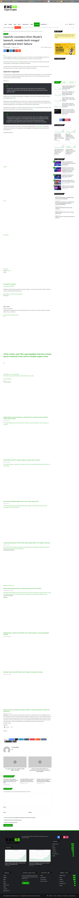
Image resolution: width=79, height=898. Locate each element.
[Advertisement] (52, 12)
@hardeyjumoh (6, 294)
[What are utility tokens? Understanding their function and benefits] (57, 163)
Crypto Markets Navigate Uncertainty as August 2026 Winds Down (68, 105)
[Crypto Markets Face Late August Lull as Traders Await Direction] (57, 99)
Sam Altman (32, 107)
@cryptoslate (6, 315)
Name (4, 807)
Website (30, 812)
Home (5, 24)
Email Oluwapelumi (18, 294)
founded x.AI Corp (40, 126)
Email (4, 812)
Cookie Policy (43, 877)
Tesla (14, 98)
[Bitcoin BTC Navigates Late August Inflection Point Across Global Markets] (57, 93)
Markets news (26, 24)
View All (5, 597)
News (19, 24)
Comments (71, 82)
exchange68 (8, 47)
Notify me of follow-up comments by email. (13, 820)
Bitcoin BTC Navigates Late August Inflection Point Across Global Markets (68, 93)
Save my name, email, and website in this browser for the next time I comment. (19, 817)
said (8, 80)
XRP (51, 1)
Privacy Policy (43, 879)
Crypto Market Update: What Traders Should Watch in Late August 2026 (68, 87)
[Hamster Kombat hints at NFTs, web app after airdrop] (57, 182)
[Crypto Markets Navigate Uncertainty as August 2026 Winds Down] (57, 105)
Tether (37, 1)
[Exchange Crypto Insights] (10, 8)
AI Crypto (37, 24)
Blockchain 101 (44, 24)
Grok (10, 129)
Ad (4, 55)
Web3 (15, 24)
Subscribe (25, 883)
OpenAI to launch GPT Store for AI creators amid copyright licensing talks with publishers (44, 780)
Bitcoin (54, 847)
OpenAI (18, 57)
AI (10, 270)
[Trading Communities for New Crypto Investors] (57, 176)
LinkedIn (12, 294)
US (8, 270)
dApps (31, 24)
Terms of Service (43, 881)
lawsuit (17, 61)
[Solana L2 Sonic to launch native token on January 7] (57, 187)
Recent (57, 82)
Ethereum (21, 1)
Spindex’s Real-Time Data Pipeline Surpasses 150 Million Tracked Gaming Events (37, 27)
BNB (65, 1)
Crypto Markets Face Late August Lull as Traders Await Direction (68, 99)
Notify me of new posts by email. (10, 822)
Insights (10, 24)
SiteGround (37, 895)
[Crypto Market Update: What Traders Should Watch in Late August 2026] (57, 87)
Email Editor (16, 315)
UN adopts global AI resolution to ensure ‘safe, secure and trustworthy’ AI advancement (27, 780)
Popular (64, 82)
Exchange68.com (24, 895)
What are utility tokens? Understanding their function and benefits (69, 163)
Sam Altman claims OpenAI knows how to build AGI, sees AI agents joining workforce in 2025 (10, 781)
